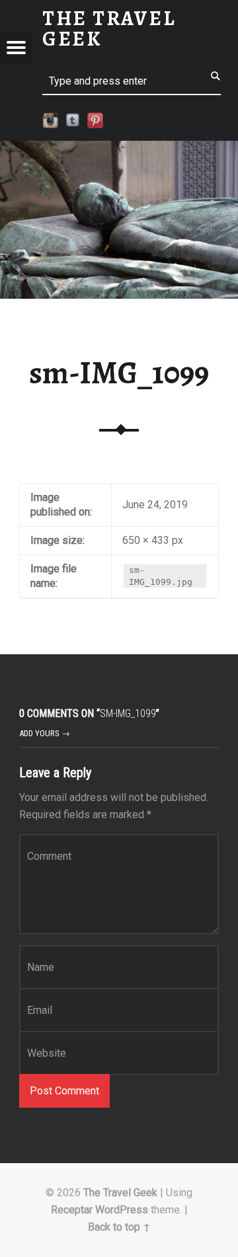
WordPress (121, 1209)
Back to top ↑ (119, 1227)
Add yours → (44, 733)
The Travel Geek (120, 1192)
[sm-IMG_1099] (119, 149)
